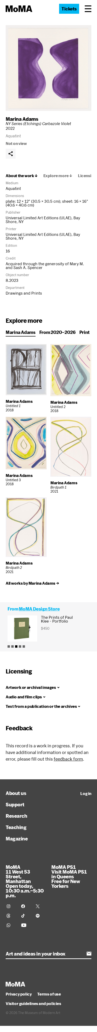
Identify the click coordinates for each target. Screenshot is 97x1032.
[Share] (11, 154)
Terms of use (49, 994)
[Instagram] (11, 906)
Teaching (16, 827)
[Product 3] (16, 646)
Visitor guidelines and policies (33, 1003)
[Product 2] (12, 646)
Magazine (17, 838)
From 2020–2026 (57, 332)
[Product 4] (20, 646)
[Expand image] (48, 68)
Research (16, 816)
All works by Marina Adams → (32, 583)
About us (16, 793)
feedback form (68, 759)
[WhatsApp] (11, 925)
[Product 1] (9, 646)
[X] (40, 906)
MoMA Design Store (39, 608)
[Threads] (11, 916)
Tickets (69, 8)
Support (15, 804)
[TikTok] (25, 916)
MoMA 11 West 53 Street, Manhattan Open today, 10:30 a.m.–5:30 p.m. (25, 881)
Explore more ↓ (57, 176)
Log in (85, 793)
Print (84, 332)
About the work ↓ (22, 176)
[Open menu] (88, 8)
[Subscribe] (89, 954)
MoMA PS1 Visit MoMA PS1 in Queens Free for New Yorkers (69, 876)
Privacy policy (19, 994)
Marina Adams (22, 119)
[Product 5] (24, 646)
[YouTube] (25, 925)
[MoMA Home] (19, 8)
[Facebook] (25, 906)
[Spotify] (40, 916)
